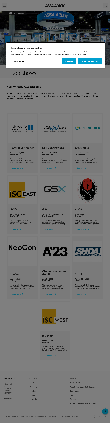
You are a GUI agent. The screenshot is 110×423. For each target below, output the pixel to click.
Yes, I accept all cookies (90, 61)
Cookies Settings (18, 61)
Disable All (69, 61)
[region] (55, 55)
